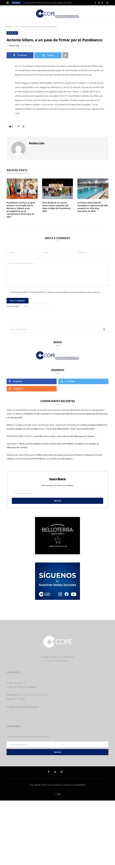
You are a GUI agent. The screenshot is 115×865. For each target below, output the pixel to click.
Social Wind (80, 785)
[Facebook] (4, 75)
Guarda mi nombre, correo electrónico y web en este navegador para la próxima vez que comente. (55, 292)
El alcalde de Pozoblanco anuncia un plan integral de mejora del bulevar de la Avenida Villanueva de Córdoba (49, 3)
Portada (8, 26)
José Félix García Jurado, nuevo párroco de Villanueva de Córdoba (64, 436)
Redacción (14, 45)
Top (58, 794)
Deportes (12, 33)
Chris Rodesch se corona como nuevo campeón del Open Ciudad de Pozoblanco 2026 (56, 207)
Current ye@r (14, 306)
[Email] (4, 98)
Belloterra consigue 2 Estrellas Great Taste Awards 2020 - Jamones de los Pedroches (42, 425)
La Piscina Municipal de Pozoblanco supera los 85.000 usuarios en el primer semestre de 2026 (92, 207)
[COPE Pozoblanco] (57, 14)
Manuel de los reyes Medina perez (20, 455)
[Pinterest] (4, 90)
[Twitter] (4, 83)
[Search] (107, 2)
